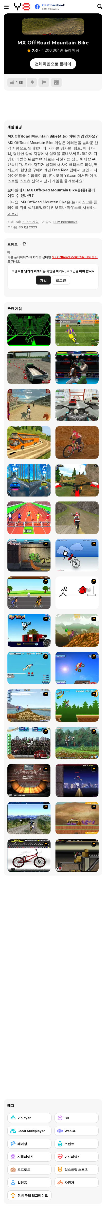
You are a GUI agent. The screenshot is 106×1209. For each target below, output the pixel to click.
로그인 (61, 280)
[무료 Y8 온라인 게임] (22, 6)
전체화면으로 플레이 (53, 63)
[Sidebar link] (6, 7)
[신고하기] (43, 82)
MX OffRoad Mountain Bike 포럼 (75, 257)
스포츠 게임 (30, 222)
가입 (43, 280)
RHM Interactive (65, 222)
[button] (12, 213)
